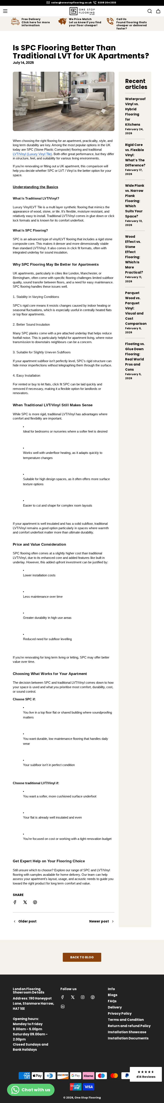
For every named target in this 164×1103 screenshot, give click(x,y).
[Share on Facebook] (15, 903)
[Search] (148, 11)
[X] (72, 997)
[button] (146, 1074)
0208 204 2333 (107, 2)
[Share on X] (25, 903)
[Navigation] (5, 11)
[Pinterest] (92, 997)
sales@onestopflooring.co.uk (71, 2)
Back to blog (82, 957)
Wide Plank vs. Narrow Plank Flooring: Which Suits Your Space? (134, 201)
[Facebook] (62, 997)
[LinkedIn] (62, 1006)
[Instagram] (82, 997)
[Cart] (158, 11)
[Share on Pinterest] (35, 903)
